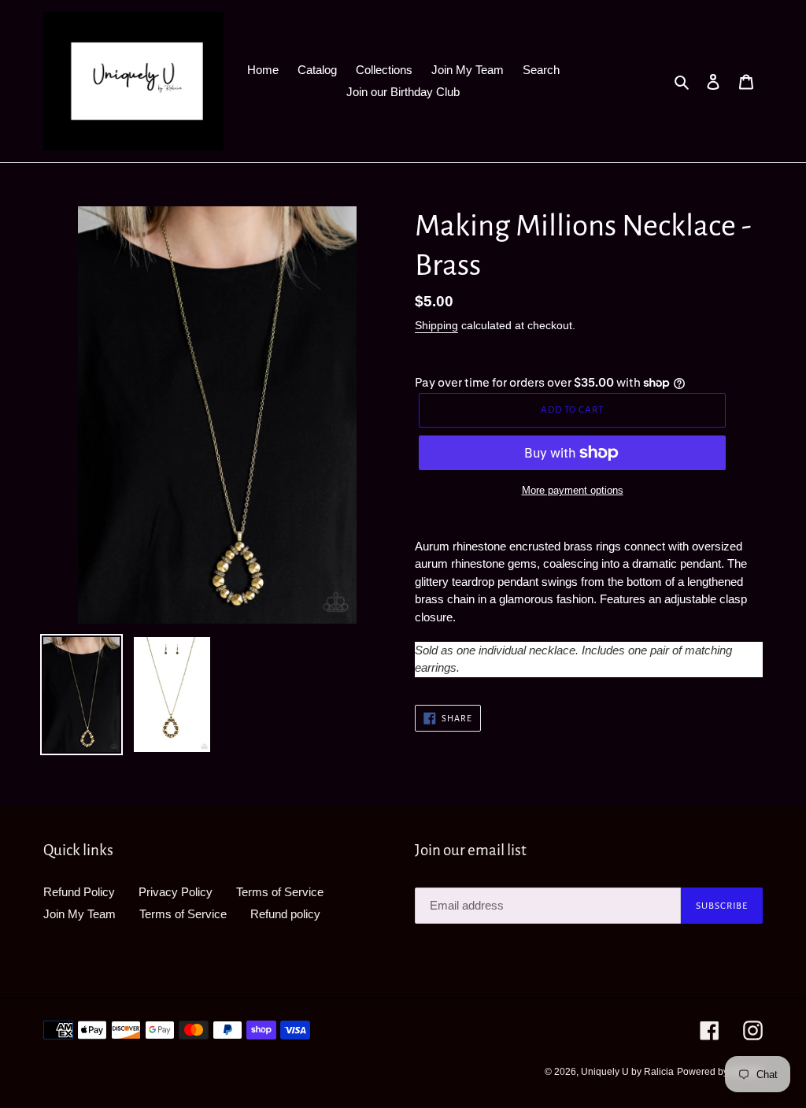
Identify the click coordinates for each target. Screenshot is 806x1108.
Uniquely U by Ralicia (627, 1071)
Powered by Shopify (720, 1071)
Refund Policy (79, 892)
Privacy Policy (176, 892)
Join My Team (79, 914)
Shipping (436, 325)
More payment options (572, 490)
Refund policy (285, 914)
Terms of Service (280, 892)
